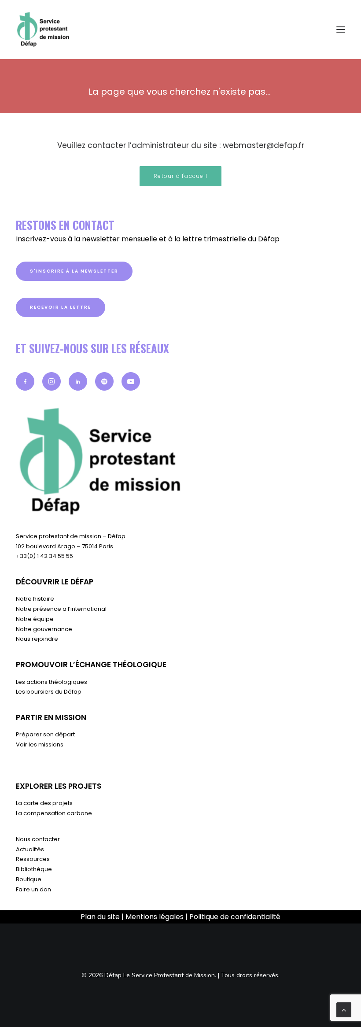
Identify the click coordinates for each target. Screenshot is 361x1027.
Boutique (28, 879)
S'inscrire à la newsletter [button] (74, 271)
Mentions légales (154, 917)
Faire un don (33, 889)
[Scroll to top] (343, 1009)
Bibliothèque (34, 869)
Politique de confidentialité (234, 917)
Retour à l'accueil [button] (180, 176)
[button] (25, 381)
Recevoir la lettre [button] (60, 307)
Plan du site (100, 917)
